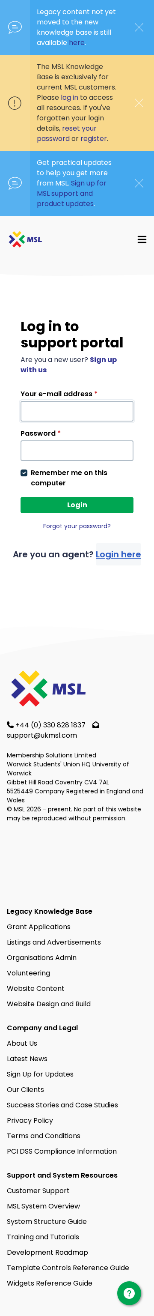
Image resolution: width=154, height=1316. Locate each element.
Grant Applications (39, 927)
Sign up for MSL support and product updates (72, 193)
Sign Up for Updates (40, 1074)
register (93, 139)
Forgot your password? (77, 526)
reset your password (67, 133)
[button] (142, 239)
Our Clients (25, 1090)
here (77, 43)
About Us (22, 1043)
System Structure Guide (47, 1221)
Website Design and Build (49, 1004)
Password (41, 433)
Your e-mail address (59, 394)
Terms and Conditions (43, 1136)
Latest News (27, 1059)
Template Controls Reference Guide (68, 1268)
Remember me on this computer (69, 478)
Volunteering (28, 973)
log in (69, 97)
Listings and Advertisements (54, 942)
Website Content (36, 988)
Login (77, 505)
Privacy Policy (30, 1120)
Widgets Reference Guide (49, 1283)
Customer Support (38, 1191)
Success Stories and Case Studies (62, 1105)
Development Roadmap (47, 1252)
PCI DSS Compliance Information (62, 1151)
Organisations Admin (42, 958)
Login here (118, 554)
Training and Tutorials (43, 1237)
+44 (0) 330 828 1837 (51, 725)
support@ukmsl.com (42, 735)
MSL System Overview (43, 1206)
